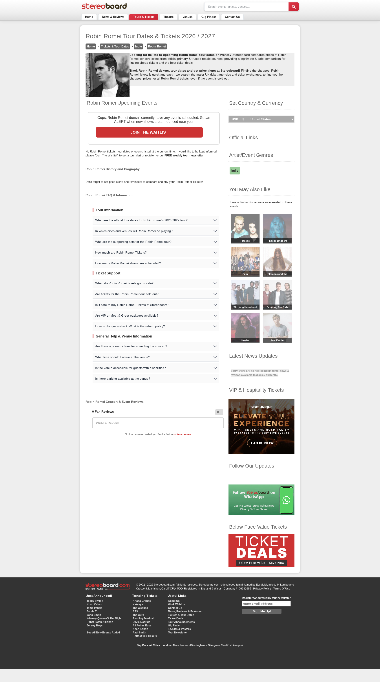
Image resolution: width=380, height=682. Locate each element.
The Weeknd (140, 608)
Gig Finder (208, 16)
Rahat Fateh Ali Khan (100, 622)
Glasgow (213, 645)
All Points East (142, 625)
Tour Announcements (181, 622)
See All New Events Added (103, 632)
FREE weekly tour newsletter (183, 155)
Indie (138, 46)
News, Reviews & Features (185, 611)
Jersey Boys (95, 625)
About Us (174, 601)
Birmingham (198, 645)
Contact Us (232, 16)
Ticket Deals (176, 618)
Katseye (138, 604)
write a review (182, 434)
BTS (135, 611)
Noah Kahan (94, 604)
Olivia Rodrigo (141, 622)
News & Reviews (113, 16)
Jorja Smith (94, 615)
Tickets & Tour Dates (115, 46)
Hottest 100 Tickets (145, 636)
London (166, 645)
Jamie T (92, 611)
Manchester (180, 645)
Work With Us (176, 604)
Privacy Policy (262, 588)
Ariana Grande (142, 601)
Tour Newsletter (178, 632)
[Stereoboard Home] (104, 9)
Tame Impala (94, 608)
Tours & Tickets (143, 16)
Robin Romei (157, 46)
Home (89, 16)
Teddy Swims (95, 601)
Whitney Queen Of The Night (104, 618)
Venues (187, 16)
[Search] (294, 6)
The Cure (138, 615)
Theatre (168, 16)
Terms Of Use (281, 588)
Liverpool (237, 645)
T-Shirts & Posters (179, 629)
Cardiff (225, 645)
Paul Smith (139, 632)
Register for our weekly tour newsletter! (267, 598)
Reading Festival (143, 618)
